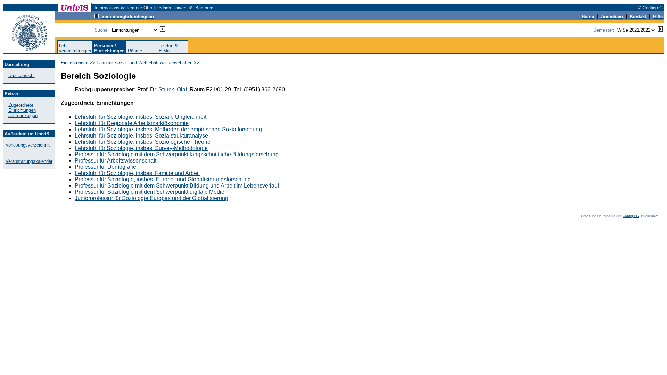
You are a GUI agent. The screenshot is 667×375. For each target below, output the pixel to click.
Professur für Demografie (105, 167)
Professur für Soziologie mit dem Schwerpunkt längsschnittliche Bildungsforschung (177, 154)
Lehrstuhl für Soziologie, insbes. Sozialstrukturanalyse (141, 136)
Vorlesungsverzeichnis (28, 145)
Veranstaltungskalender (29, 161)
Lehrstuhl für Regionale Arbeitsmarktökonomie (132, 123)
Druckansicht (21, 75)
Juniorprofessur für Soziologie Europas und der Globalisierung (151, 198)
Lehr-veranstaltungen (75, 48)
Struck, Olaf (172, 89)
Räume (135, 50)
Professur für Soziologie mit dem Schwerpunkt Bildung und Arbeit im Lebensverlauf (177, 186)
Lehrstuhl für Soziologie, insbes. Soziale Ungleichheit (140, 117)
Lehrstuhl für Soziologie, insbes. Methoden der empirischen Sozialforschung (168, 129)
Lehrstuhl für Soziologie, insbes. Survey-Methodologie (141, 148)
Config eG (631, 216)
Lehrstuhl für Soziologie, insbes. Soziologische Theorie (143, 142)
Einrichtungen (74, 62)
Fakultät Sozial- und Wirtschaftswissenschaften (144, 62)
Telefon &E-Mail (168, 48)
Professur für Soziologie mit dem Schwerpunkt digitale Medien (151, 192)
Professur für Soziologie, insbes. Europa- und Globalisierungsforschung (163, 179)
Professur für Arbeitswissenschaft (115, 161)
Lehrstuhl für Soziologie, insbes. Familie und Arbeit (137, 173)
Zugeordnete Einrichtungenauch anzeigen (23, 110)
